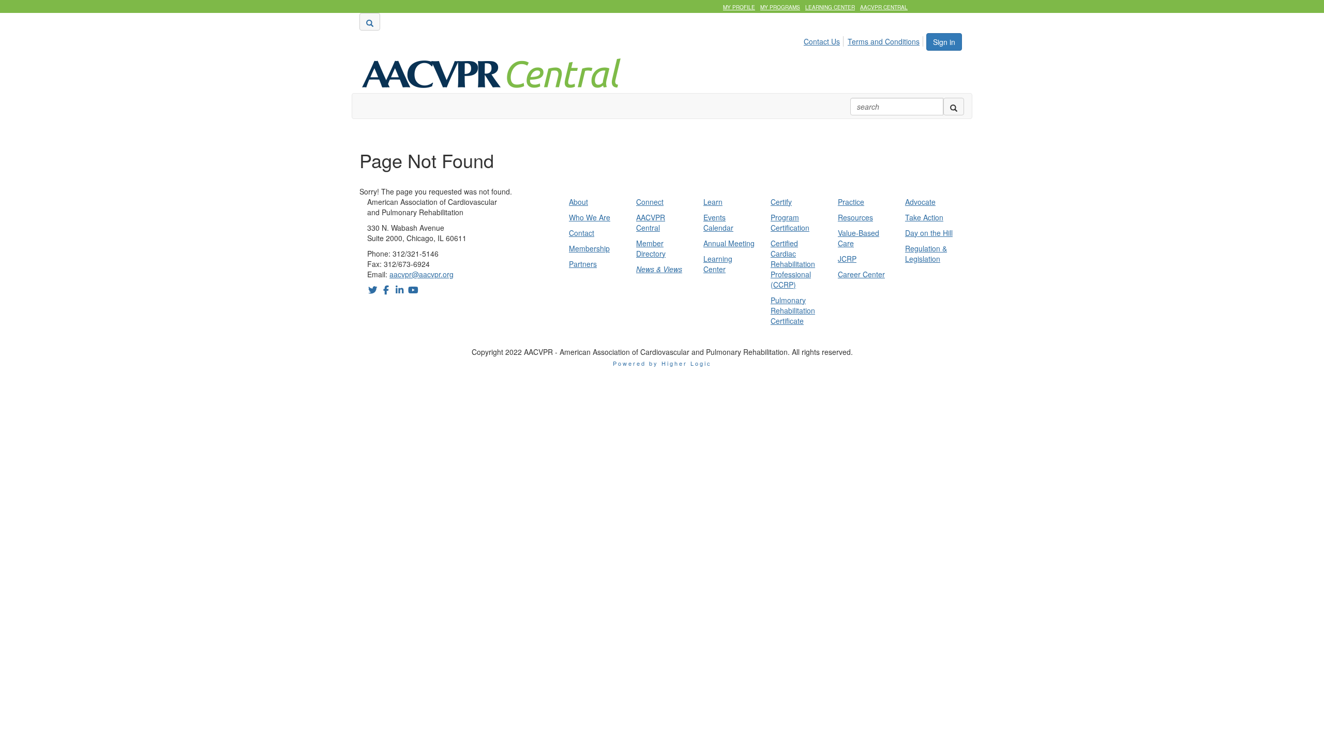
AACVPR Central (884, 7)
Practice (851, 202)
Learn (713, 202)
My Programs (780, 7)
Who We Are (589, 217)
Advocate (920, 202)
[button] (369, 22)
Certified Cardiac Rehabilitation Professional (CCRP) (793, 264)
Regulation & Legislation (926, 253)
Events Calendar (718, 222)
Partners (583, 264)
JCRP (847, 259)
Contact (581, 233)
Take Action (924, 217)
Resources (855, 217)
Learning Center (830, 7)
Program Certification (790, 222)
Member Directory (651, 248)
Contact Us (822, 41)
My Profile (739, 7)
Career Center (861, 274)
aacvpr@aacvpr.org (421, 274)
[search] (953, 106)
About (578, 202)
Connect (650, 202)
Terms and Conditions (884, 41)
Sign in (944, 42)
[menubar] (864, 40)
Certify (781, 202)
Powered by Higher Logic (662, 363)
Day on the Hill (929, 233)
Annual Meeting (729, 243)
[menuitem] (825, 40)
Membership (589, 248)
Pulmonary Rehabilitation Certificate (793, 310)
